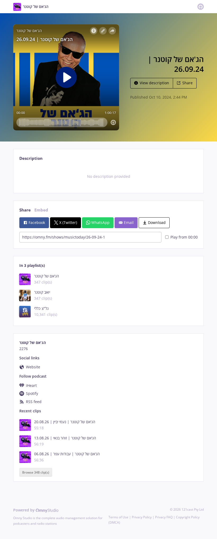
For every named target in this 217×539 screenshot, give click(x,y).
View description (154, 82)
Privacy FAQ (164, 517)
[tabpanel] (108, 176)
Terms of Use (118, 517)
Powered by (24, 510)
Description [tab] (31, 158)
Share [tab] (25, 210)
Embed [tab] (41, 210)
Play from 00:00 (184, 237)
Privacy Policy (142, 517)
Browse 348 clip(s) (35, 472)
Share (187, 82)
